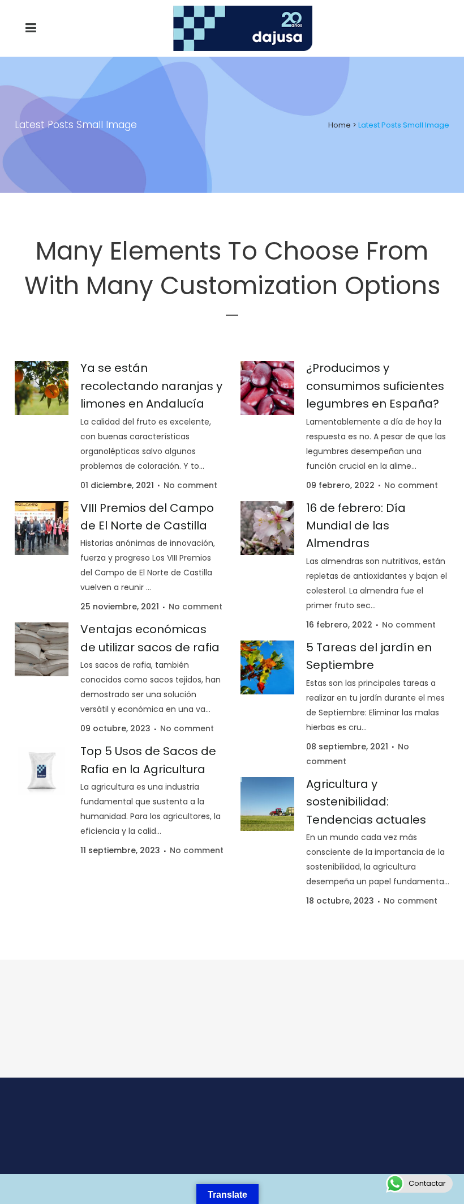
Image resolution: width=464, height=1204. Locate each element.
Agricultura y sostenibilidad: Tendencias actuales (366, 802)
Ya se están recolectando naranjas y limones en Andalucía (151, 386)
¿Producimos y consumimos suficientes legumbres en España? (375, 386)
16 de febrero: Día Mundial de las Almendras (356, 526)
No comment (190, 485)
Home (339, 125)
